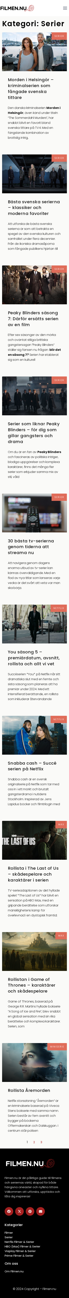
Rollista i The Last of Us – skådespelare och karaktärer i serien (33, 874)
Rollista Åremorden (29, 1090)
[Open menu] (65, 8)
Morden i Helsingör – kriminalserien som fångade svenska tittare (31, 88)
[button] (9, 1211)
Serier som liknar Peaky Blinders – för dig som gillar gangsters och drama (34, 432)
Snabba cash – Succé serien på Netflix (32, 766)
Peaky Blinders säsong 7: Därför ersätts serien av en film (33, 319)
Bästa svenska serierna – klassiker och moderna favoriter (34, 208)
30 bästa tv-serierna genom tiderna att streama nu (31, 547)
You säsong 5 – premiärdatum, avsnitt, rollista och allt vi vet (34, 658)
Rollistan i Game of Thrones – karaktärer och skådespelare (32, 985)
